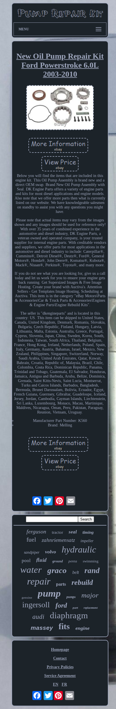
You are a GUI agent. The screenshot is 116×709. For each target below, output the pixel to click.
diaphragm (69, 615)
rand (92, 570)
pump (49, 593)
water (31, 570)
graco (57, 570)
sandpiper (31, 552)
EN (55, 684)
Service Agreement (60, 676)
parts (61, 584)
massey (42, 627)
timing (88, 532)
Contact (60, 658)
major (90, 595)
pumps (71, 597)
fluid (41, 559)
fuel (31, 539)
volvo (50, 552)
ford (61, 605)
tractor (57, 532)
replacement (91, 607)
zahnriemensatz (58, 540)
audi (38, 616)
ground (57, 561)
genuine (27, 597)
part (75, 607)
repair (38, 581)
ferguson (36, 531)
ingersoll (36, 604)
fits (64, 626)
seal (73, 532)
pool (26, 560)
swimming (91, 561)
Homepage (60, 649)
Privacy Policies (60, 667)
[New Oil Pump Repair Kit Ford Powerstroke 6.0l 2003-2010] (60, 108)
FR (64, 684)
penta (72, 561)
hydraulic (79, 549)
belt (75, 572)
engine (82, 628)
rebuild (82, 582)
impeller (87, 541)
